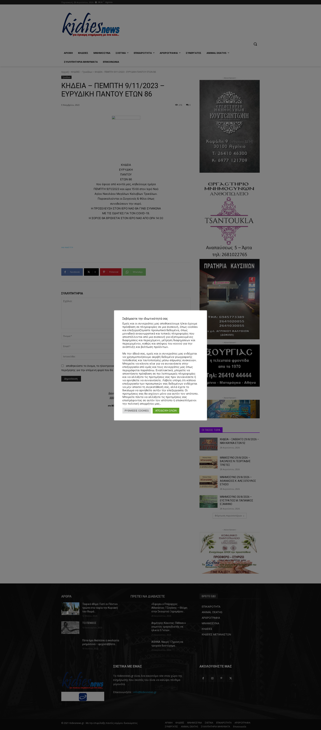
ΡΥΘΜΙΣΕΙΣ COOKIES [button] (137, 410)
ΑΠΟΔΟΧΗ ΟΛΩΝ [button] (166, 410)
